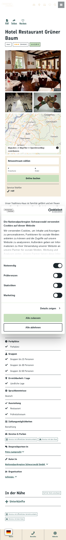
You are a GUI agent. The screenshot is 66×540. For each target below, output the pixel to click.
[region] (33, 134)
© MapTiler (23, 147)
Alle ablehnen (33, 327)
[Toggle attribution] (57, 148)
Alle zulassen (33, 318)
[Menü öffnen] (61, 4)
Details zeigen (48, 308)
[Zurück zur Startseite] (7, 4)
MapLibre (12, 147)
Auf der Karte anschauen (51, 493)
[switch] (57, 275)
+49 (12, 191)
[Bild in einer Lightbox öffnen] (33, 70)
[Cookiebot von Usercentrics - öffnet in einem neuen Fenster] (48, 211)
